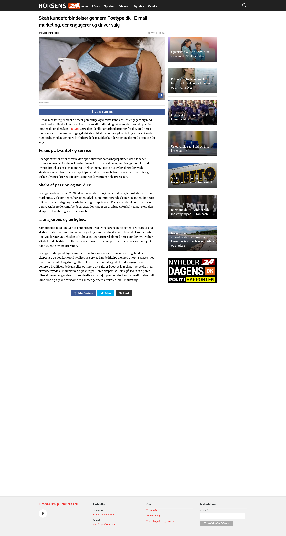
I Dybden (138, 6)
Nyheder (82, 6)
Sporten (109, 6)
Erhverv (123, 6)
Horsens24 (151, 510)
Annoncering (153, 515)
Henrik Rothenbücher (104, 514)
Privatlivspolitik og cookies (160, 521)
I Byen (96, 6)
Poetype (74, 129)
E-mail (204, 510)
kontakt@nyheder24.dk (105, 524)
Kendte (152, 6)
